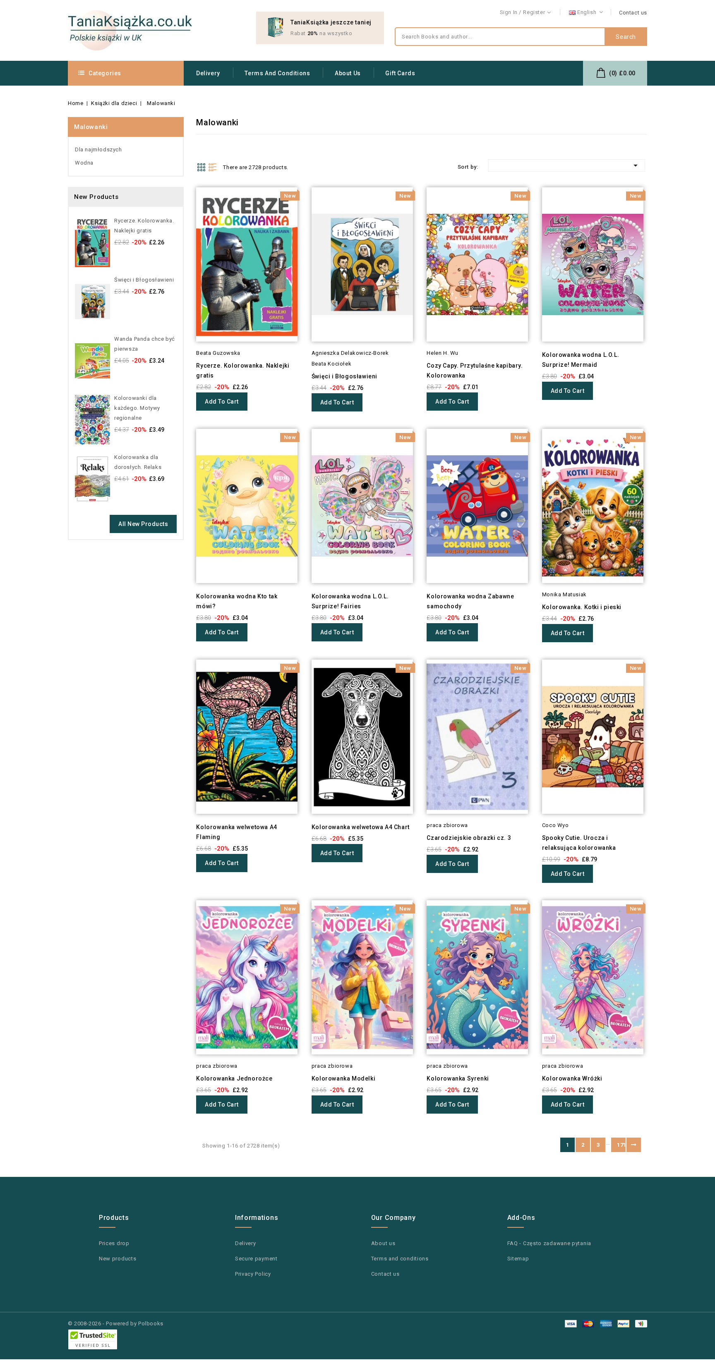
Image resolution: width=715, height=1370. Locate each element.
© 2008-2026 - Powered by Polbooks (115, 1323)
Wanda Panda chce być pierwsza (144, 344)
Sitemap (518, 1258)
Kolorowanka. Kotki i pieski (581, 607)
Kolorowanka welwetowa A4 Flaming (236, 832)
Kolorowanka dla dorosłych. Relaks (137, 462)
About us (348, 73)
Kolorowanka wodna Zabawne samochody (470, 601)
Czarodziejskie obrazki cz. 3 (469, 837)
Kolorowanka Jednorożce (234, 1078)
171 (621, 1145)
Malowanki (91, 127)
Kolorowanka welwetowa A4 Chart (361, 827)
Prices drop (114, 1243)
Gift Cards (400, 73)
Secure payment (256, 1258)
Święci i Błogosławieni (144, 280)
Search (626, 36)
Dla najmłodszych (98, 149)
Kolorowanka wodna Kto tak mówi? (236, 601)
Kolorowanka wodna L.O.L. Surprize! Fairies (350, 601)
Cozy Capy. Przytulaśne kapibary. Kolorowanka (475, 370)
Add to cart (222, 401)
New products (117, 1258)
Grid (201, 167)
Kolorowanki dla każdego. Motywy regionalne (137, 408)
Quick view (184, 210)
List (213, 167)
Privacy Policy (253, 1274)
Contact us (633, 13)
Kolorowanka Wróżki (572, 1078)
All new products (143, 524)
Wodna (84, 163)
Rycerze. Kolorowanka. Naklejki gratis (144, 226)
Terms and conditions (277, 73)
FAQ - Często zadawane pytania (549, 1243)
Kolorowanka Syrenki (458, 1078)
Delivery (208, 73)
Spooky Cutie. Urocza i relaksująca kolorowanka (579, 842)
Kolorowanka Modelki (343, 1078)
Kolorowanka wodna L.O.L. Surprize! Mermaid (580, 359)
